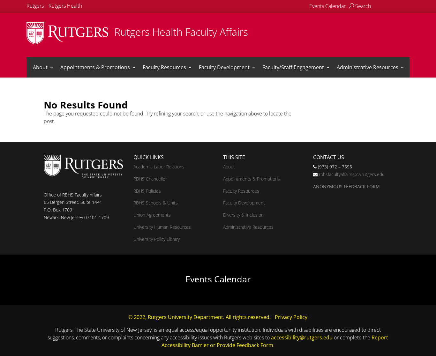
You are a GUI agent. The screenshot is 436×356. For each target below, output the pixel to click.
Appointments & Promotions (95, 67)
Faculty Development (224, 67)
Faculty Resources (164, 67)
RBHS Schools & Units (155, 203)
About (40, 67)
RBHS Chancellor (150, 179)
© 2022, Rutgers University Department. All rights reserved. (199, 317)
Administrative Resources (367, 67)
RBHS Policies (147, 191)
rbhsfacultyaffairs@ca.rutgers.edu (352, 174)
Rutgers (35, 5)
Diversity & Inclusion (243, 215)
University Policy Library (156, 239)
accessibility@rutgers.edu (302, 337)
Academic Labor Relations (158, 167)
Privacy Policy (291, 317)
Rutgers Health (65, 5)
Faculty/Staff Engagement (293, 67)
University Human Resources (162, 227)
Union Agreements (152, 215)
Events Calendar (327, 6)
